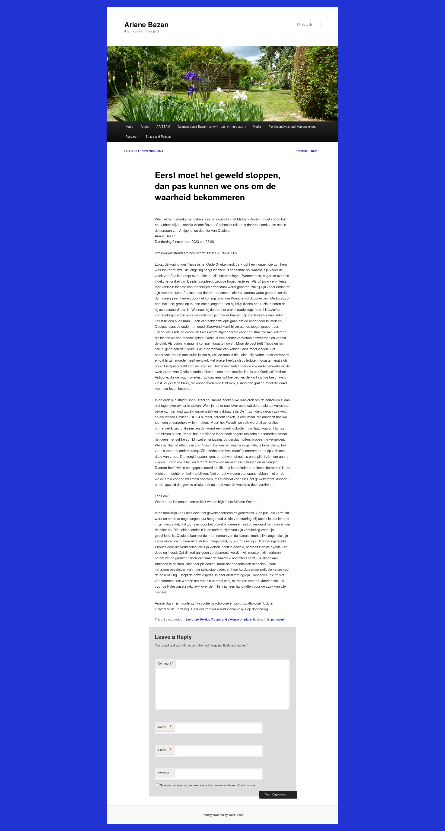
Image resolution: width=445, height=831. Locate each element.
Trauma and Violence (225, 619)
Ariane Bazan (146, 24)
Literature (192, 619)
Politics (205, 619)
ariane (247, 619)
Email (165, 750)
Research (131, 136)
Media (257, 126)
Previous (300, 151)
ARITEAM (163, 126)
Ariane (145, 126)
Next (316, 151)
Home (129, 126)
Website (163, 773)
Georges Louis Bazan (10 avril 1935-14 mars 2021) (212, 126)
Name (165, 727)
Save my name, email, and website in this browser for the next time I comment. (209, 785)
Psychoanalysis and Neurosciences (292, 126)
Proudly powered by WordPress (222, 815)
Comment (165, 663)
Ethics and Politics (158, 136)
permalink (277, 619)
